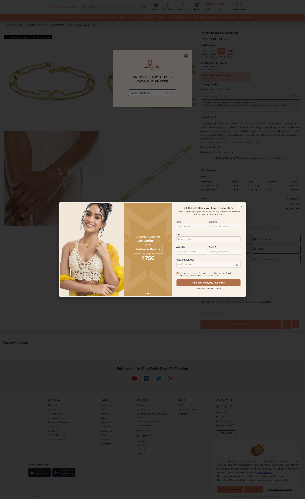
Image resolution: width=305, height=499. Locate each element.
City (178, 234)
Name (178, 221)
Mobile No (180, 247)
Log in (218, 288)
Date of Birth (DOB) (185, 259)
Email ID (213, 247)
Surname (213, 221)
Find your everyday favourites (208, 282)
